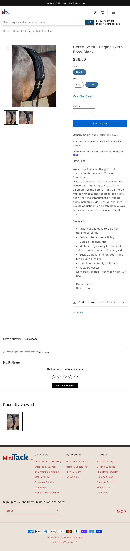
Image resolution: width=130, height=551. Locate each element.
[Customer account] (95, 12)
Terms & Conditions (76, 466)
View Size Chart (82, 96)
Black (79, 72)
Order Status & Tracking (48, 461)
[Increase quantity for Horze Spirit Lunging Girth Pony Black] (91, 112)
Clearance (102, 492)
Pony (92, 84)
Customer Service (44, 482)
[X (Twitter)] (125, 511)
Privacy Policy (73, 471)
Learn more (44, 352)
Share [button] (80, 312)
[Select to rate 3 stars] (64, 376)
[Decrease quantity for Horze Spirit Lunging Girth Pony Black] (76, 112)
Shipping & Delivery (45, 466)
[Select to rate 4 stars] (70, 376)
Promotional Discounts (46, 492)
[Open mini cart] (102, 12)
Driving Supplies (106, 466)
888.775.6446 (105, 20)
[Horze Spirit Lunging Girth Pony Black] (13, 422)
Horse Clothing (105, 461)
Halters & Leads (106, 477)
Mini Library (103, 487)
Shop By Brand (105, 482)
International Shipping (46, 471)
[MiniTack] (6, 12)
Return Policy (41, 477)
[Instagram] (121, 511)
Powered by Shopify (73, 537)
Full (78, 84)
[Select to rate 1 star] (53, 376)
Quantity (77, 106)
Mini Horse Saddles (107, 471)
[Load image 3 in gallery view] (26, 117)
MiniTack (59, 537)
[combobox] (48, 22)
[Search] (89, 22)
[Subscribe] (56, 510)
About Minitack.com (77, 461)
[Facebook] (118, 511)
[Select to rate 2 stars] (59, 376)
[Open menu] (113, 12)
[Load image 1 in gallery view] (11, 117)
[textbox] (65, 345)
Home (6, 31)
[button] (100, 302)
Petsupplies (72, 477)
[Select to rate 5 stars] (75, 376)
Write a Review (65, 385)
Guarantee (40, 487)
